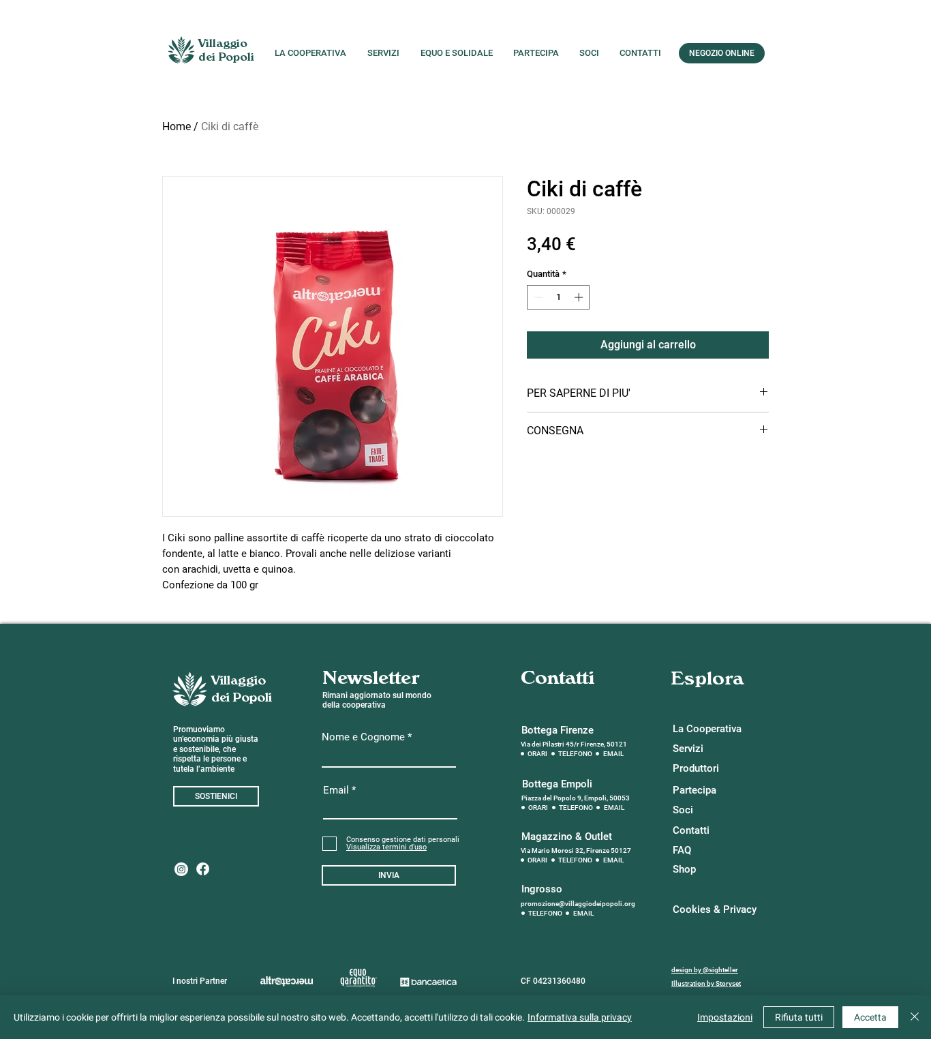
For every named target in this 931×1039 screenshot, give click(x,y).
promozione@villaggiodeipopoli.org (578, 903)
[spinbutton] (558, 297)
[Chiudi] (914, 1017)
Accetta (870, 1017)
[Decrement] (537, 297)
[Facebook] (202, 868)
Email (336, 790)
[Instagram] (181, 869)
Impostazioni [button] (724, 1017)
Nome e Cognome (363, 737)
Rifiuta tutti (799, 1017)
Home (176, 126)
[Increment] (580, 297)
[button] (386, 847)
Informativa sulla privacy (580, 1017)
